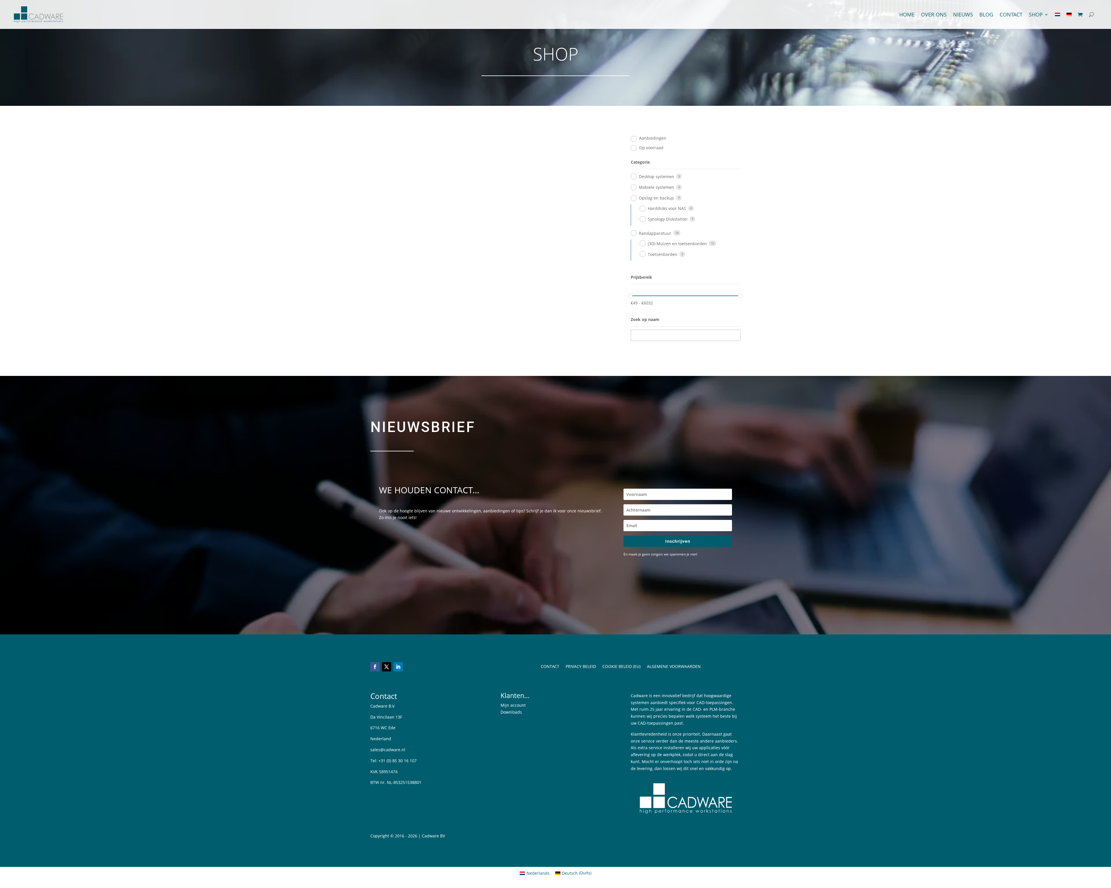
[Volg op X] (386, 666)
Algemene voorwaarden (674, 666)
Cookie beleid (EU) (621, 666)
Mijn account (513, 705)
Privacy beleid (581, 666)
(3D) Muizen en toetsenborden (677, 243)
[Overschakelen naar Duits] (1069, 14)
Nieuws (963, 14)
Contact (1011, 14)
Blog (986, 14)
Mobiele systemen (656, 187)
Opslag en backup (656, 198)
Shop (1036, 14)
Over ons (934, 14)
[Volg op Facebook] (375, 666)
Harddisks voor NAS (667, 208)
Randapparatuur (655, 233)
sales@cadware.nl (387, 749)
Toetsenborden (662, 254)
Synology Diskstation (667, 219)
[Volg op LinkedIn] (398, 666)
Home (907, 14)
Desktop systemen (656, 176)
